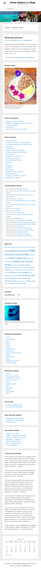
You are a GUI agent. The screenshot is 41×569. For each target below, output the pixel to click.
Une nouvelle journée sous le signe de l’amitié (19, 144)
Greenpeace (8, 267)
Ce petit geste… (10, 148)
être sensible (22, 283)
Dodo (7, 164)
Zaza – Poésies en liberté (13, 443)
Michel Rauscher (29, 270)
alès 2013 (8, 247)
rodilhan (28, 281)
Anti (20, 40)
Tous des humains (11, 362)
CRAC (12, 258)
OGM (16, 275)
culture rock (21, 258)
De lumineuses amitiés (12, 158)
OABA (8, 389)
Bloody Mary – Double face (13, 439)
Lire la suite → (13, 53)
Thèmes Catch (27, 565)
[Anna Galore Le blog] (20, 16)
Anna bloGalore (10, 339)
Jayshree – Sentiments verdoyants (16, 437)
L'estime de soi (10, 127)
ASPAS (8, 374)
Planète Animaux (11, 422)
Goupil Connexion (11, 384)
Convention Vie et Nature (13, 378)
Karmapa (23, 267)
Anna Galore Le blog (22, 2)
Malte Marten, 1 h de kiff (13, 177)
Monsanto (7, 272)
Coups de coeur (10, 349)
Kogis (12, 270)
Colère (8, 345)
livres (22, 270)
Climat (8, 343)
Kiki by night (9, 170)
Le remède (9, 166)
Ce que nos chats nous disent (14, 121)
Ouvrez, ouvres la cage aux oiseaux (16, 129)
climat (18, 255)
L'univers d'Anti (10, 357)
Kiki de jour (9, 162)
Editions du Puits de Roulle (13, 353)
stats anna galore (10, 283)
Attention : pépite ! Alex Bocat (14, 171)
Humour (8, 355)
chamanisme (23, 251)
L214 (7, 386)
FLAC (29, 265)
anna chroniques (25, 247)
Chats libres (10, 255)
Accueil (13, 57)
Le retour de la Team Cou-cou (14, 156)
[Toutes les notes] (12, 320)
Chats (7, 341)
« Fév (6, 555)
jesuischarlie (18, 267)
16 (34, 547)
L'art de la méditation (12, 125)
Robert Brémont (22, 281)
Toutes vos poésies (11, 445)
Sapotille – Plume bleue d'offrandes (16, 435)
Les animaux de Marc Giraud (14, 407)
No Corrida (9, 388)
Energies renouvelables (18, 265)
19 (16, 549)
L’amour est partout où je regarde (15, 150)
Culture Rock (9, 351)
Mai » (10, 555)
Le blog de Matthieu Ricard (13, 405)
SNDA (7, 393)
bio (5, 251)
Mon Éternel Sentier (11, 173)
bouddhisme (12, 251)
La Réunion (17, 270)
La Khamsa (9, 168)
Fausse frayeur (10, 154)
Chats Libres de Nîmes (12, 376)
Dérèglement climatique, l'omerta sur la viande (19, 123)
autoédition (32, 247)
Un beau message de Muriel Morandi (16, 152)
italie (13, 267)
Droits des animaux (11, 380)
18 (11, 549)
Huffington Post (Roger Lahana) (15, 420)
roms (33, 281)
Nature (8, 359)
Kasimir (28, 267)
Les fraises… (10, 146)
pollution (19, 278)
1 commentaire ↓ (27, 40)
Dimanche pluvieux (14, 38)
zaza (16, 283)
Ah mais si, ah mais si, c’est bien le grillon (18, 142)
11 (11, 547)
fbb (26, 265)
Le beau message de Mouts (14, 160)
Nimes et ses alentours (20, 272)
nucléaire (12, 275)
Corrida (25, 254)
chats (32, 250)
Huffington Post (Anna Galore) (14, 418)
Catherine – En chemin (12, 433)
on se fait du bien (27, 275)
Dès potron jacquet (11, 140)
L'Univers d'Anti (20, 57)
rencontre (14, 281)
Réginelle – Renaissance (13, 441)
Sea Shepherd (10, 391)
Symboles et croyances (13, 360)
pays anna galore (11, 278)
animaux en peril (15, 247)
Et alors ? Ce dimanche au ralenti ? (16, 175)
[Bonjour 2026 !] (20, 104)
